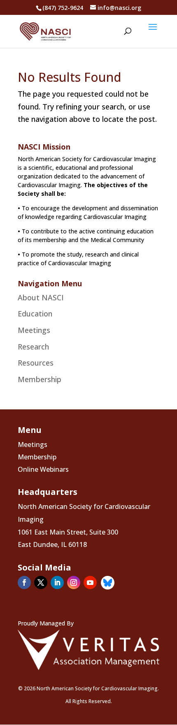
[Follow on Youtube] (90, 582)
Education (35, 314)
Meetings (34, 330)
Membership (39, 379)
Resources (36, 363)
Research (33, 347)
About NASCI (41, 297)
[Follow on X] (40, 582)
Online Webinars (43, 470)
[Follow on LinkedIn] (57, 582)
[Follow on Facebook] (24, 582)
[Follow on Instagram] (73, 582)
